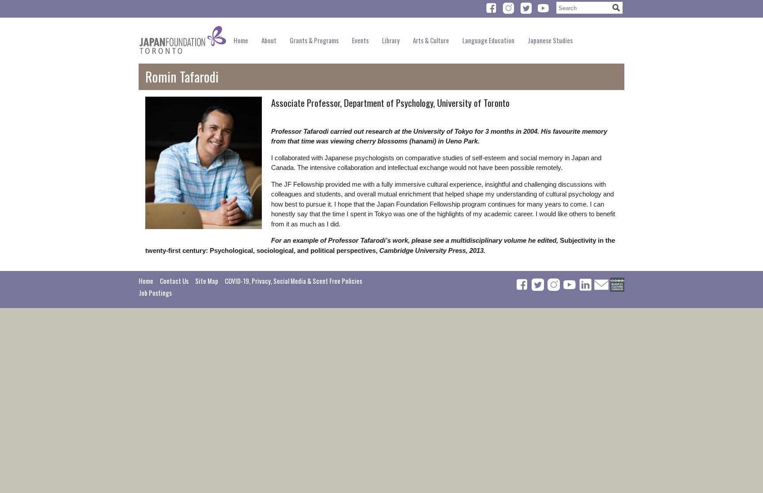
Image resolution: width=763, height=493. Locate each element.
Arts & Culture (431, 40)
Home (241, 40)
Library (391, 40)
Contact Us (174, 281)
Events (360, 40)
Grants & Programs (314, 40)
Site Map (206, 281)
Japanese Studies (550, 40)
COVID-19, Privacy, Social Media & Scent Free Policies (293, 281)
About (268, 40)
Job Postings (155, 292)
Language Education (488, 40)
